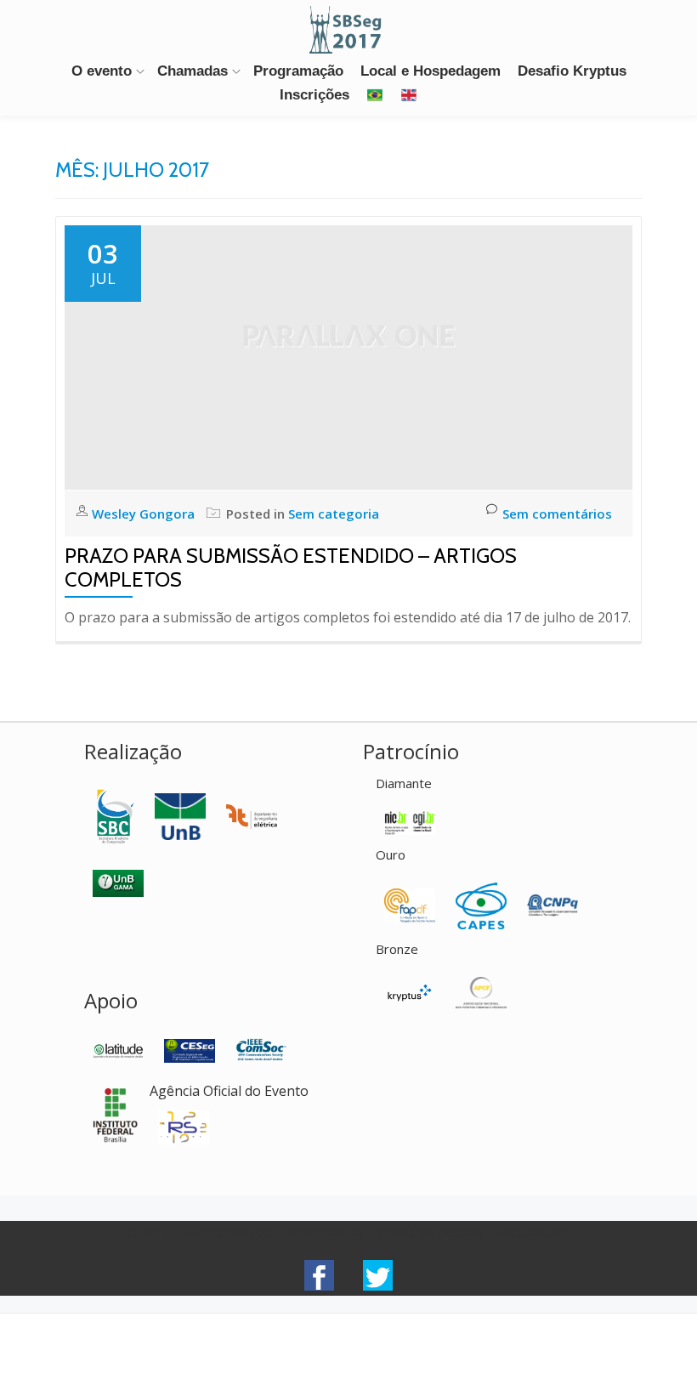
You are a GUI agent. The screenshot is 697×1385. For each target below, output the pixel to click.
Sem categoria (333, 513)
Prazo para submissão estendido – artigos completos (291, 567)
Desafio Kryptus (572, 71)
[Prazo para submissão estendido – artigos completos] (348, 356)
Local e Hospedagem (430, 71)
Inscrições (314, 95)
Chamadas (192, 71)
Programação (298, 71)
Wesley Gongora (145, 513)
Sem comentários (557, 513)
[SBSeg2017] (348, 30)
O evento (101, 71)
